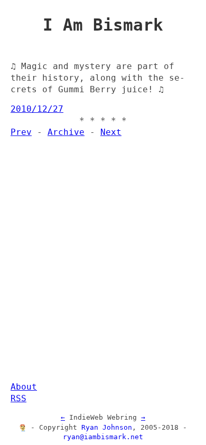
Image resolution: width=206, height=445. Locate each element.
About (24, 387)
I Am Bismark (103, 24)
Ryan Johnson (106, 427)
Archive (66, 132)
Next (110, 132)
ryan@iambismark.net (103, 437)
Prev (21, 132)
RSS (18, 398)
